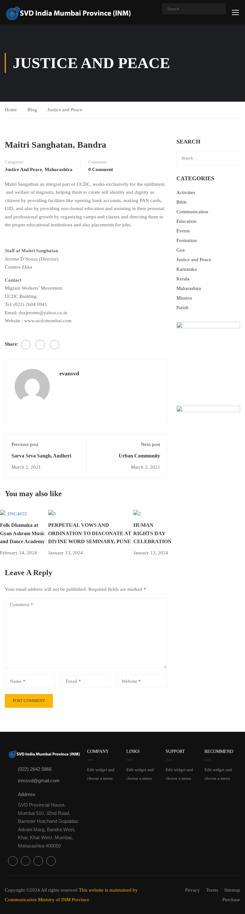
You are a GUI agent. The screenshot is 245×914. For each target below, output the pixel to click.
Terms (212, 890)
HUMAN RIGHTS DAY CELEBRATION (152, 533)
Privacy (192, 890)
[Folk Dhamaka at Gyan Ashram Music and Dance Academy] (13, 513)
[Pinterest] (54, 344)
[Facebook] (26, 344)
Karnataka (186, 269)
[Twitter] (40, 344)
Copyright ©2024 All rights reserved (42, 890)
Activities (185, 192)
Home (11, 109)
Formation (186, 240)
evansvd (69, 373)
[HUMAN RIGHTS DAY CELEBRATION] (137, 513)
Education (186, 221)
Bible (181, 202)
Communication (192, 211)
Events (183, 230)
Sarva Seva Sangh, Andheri (41, 455)
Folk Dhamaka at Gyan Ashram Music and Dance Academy (22, 533)
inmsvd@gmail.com (39, 780)
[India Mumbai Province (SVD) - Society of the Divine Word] (68, 13)
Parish (182, 307)
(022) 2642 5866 (35, 769)
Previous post (24, 444)
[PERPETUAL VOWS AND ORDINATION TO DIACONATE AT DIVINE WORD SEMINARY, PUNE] (52, 513)
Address (26, 794)
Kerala (182, 278)
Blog (32, 109)
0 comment (100, 169)
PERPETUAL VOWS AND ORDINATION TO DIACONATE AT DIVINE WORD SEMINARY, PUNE (89, 533)
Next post (150, 444)
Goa (180, 250)
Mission (184, 298)
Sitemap (232, 890)
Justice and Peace (65, 109)
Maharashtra (58, 169)
